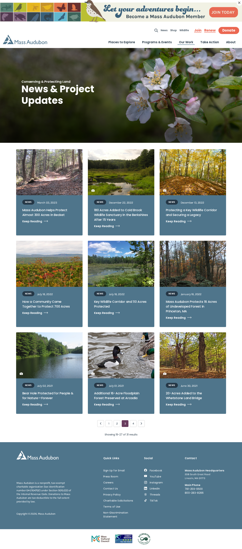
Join (197, 30)
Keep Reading (32, 221)
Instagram (156, 482)
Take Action (209, 42)
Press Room (110, 476)
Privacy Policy (112, 494)
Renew (210, 30)
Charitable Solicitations (118, 500)
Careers (108, 482)
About (231, 42)
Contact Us (110, 488)
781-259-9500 (194, 489)
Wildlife (184, 30)
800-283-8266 (194, 493)
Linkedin (155, 488)
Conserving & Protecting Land (46, 81)
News (164, 30)
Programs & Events (157, 42)
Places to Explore (121, 42)
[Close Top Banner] (239, 3)
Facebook (156, 470)
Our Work (186, 42)
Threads (155, 494)
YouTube (155, 476)
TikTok (154, 500)
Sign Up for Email (114, 470)
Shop (173, 30)
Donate (228, 30)
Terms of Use (111, 506)
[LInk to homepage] (25, 39)
